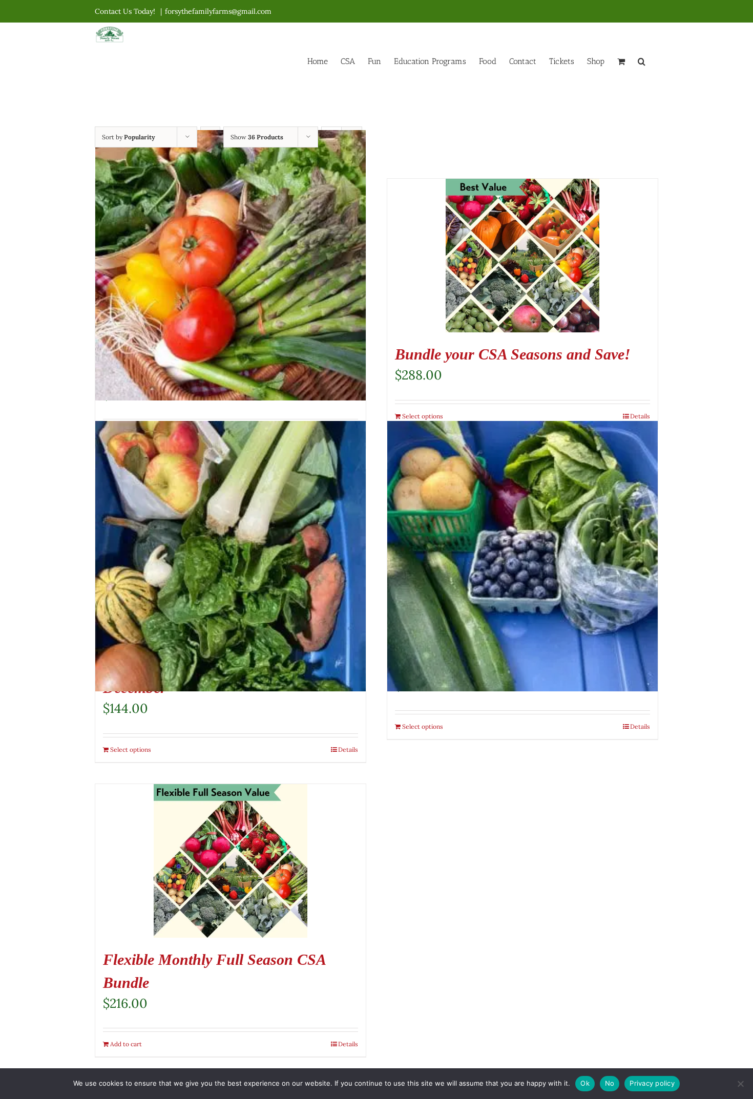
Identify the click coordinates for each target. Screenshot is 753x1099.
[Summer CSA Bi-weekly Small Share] (522, 556)
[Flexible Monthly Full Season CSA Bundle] (230, 861)
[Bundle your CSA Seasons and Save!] (522, 255)
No (610, 1083)
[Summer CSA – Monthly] (230, 265)
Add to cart (126, 1044)
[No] (740, 1084)
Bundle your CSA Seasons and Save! (513, 354)
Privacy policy (652, 1083)
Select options (422, 416)
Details (640, 416)
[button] (641, 60)
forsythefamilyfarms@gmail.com (218, 11)
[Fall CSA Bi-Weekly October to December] (230, 556)
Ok (585, 1083)
